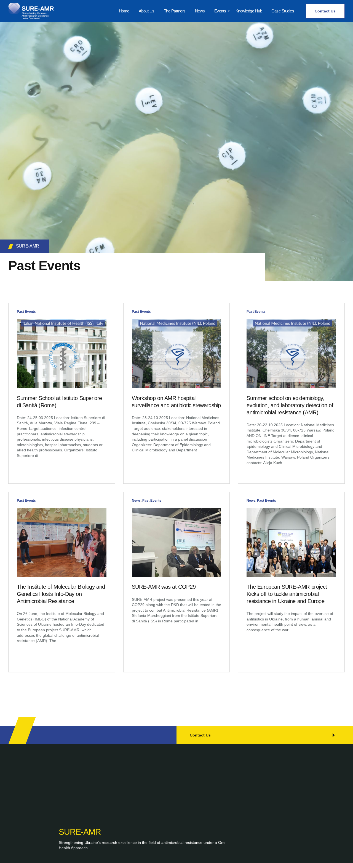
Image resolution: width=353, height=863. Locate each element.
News (136, 500)
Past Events (26, 312)
